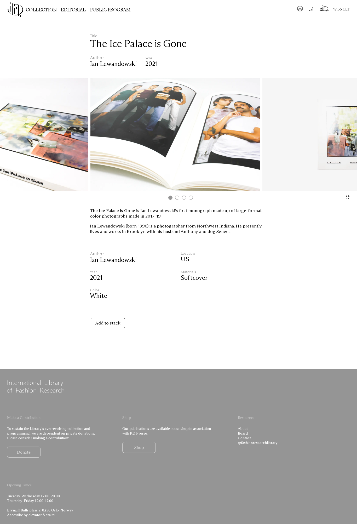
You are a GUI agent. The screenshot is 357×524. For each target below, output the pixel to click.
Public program (110, 10)
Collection (41, 10)
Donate (24, 452)
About (243, 428)
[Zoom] (347, 197)
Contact (244, 438)
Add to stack (107, 323)
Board (243, 433)
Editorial (73, 10)
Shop (139, 447)
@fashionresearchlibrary (258, 442)
